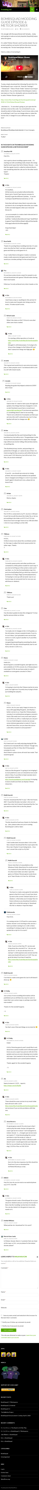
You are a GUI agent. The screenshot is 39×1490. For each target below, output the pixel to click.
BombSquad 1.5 (5, 1409)
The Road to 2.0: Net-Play (19, 1428)
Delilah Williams (9, 1220)
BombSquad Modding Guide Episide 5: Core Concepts (18, 129)
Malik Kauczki (21, 1256)
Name (3, 1292)
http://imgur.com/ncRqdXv (12, 1085)
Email (3, 1300)
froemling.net (6, 10)
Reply (7, 178)
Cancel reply (37, 1257)
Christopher (8, 509)
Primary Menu (36, 9)
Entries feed (4, 1472)
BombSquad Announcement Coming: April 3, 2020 (15, 1415)
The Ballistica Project (7, 1412)
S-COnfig (7, 991)
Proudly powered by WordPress (9, 1487)
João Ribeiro (4, 1434)
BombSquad (13, 1434)
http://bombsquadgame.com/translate (17, 779)
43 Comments (25, 29)
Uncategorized (5, 1457)
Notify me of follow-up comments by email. (16, 1322)
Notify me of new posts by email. (13, 1326)
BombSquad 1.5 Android (8, 1405)
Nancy (6, 658)
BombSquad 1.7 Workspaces (9, 1402)
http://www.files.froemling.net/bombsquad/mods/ (21, 1106)
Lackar (6, 739)
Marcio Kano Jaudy (10, 1236)
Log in (2, 1469)
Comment (4, 1268)
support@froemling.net (14, 410)
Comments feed (6, 1476)
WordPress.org (5, 1479)
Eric (17, 29)
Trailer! (4, 136)
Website (4, 1307)
